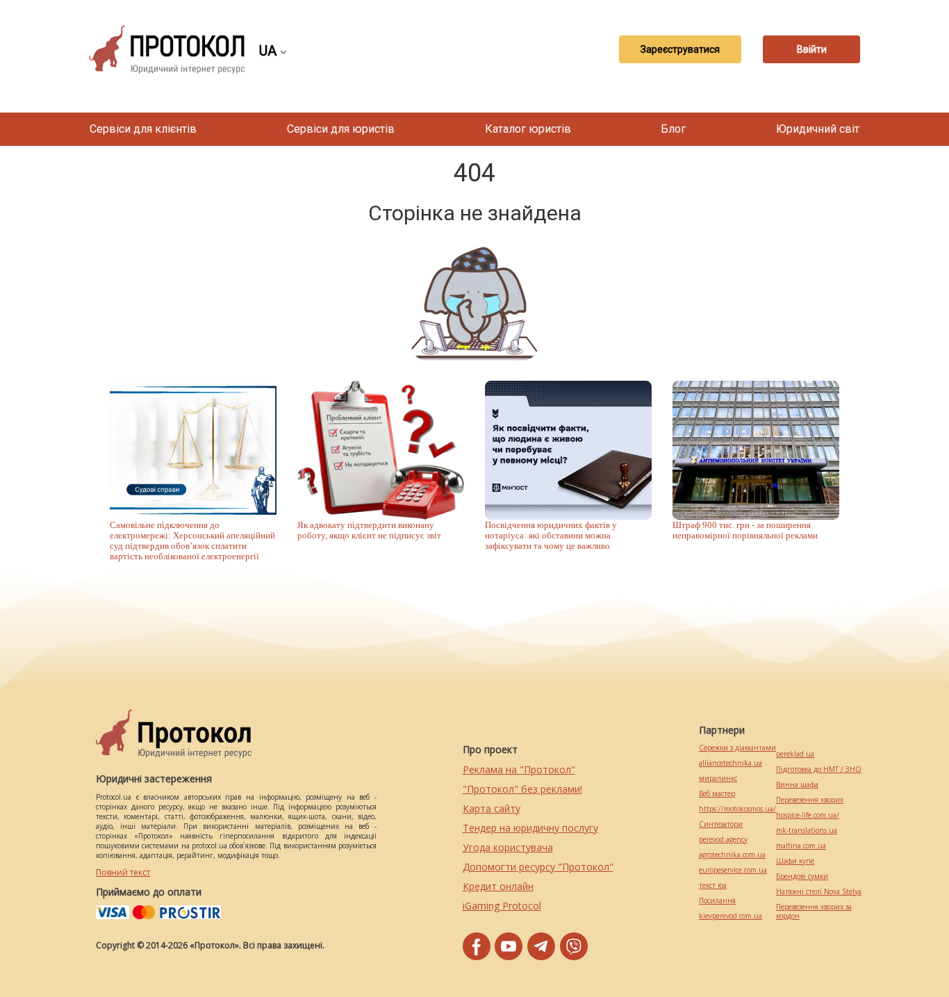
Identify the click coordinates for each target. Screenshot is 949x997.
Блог (673, 128)
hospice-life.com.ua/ (807, 815)
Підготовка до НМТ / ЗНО (818, 769)
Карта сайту (491, 808)
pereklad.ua (795, 754)
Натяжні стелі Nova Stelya (818, 891)
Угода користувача (508, 847)
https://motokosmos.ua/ (737, 809)
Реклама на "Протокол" (519, 769)
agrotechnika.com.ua (732, 854)
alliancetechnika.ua (730, 763)
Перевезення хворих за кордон (814, 912)
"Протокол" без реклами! (522, 789)
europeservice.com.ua (733, 870)
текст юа (713, 885)
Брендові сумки (802, 876)
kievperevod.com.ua (730, 916)
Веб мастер (717, 793)
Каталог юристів (528, 128)
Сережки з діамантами (737, 747)
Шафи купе (795, 861)
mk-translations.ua (806, 830)
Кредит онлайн (498, 886)
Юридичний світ (817, 128)
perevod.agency (723, 839)
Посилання (717, 900)
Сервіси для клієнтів (143, 128)
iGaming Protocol (502, 905)
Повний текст (123, 872)
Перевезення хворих (809, 800)
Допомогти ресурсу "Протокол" (538, 866)
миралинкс (718, 778)
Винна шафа (797, 784)
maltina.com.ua (801, 845)
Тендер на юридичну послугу (530, 827)
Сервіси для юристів (341, 128)
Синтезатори (721, 824)
